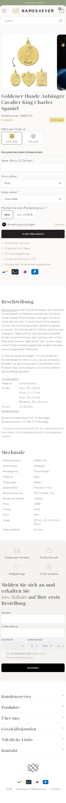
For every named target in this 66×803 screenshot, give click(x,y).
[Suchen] (60, 21)
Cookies (55, 788)
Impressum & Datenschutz (31, 788)
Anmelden (33, 667)
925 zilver (33, 141)
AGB (9, 788)
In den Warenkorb (33, 233)
